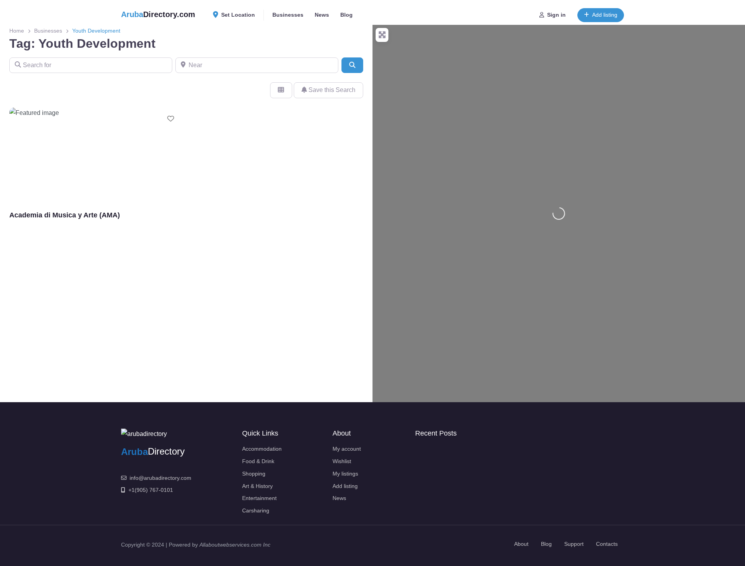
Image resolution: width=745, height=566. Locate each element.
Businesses (287, 15)
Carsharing (255, 510)
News (322, 15)
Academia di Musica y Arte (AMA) (64, 215)
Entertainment (259, 498)
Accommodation (262, 449)
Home (16, 31)
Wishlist (342, 461)
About (521, 544)
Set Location (238, 15)
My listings (345, 474)
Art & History (257, 486)
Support (574, 544)
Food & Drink (258, 461)
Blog (346, 15)
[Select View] (281, 90)
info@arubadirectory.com (160, 478)
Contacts (607, 544)
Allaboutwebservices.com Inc (234, 545)
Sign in (556, 15)
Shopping (253, 474)
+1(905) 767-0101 (150, 490)
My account (347, 449)
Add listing (604, 15)
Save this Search (331, 90)
